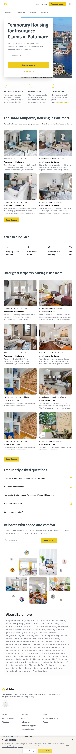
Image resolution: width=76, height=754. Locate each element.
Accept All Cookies (45, 751)
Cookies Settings (29, 751)
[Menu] (69, 4)
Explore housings (48, 540)
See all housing (11, 220)
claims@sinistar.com (63, 102)
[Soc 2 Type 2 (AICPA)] (5, 703)
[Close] (73, 740)
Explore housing (28, 65)
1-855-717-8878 (63, 100)
